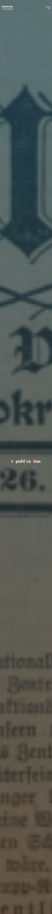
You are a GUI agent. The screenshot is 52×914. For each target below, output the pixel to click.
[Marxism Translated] (7, 7)
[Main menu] (47, 7)
